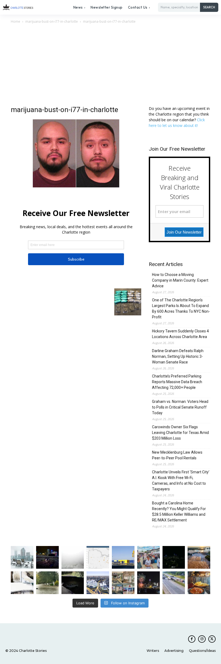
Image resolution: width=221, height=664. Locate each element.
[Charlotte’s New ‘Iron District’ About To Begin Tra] (98, 582)
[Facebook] (191, 639)
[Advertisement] (110, 65)
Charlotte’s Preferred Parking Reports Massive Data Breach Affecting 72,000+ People (177, 382)
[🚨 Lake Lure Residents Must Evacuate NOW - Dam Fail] (22, 582)
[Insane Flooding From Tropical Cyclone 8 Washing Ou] (72, 582)
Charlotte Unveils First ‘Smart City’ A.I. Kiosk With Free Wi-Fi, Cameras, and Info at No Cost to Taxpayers (180, 480)
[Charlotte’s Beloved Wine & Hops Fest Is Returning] (148, 557)
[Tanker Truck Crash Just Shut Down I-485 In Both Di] (174, 582)
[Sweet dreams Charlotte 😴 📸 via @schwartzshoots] (174, 557)
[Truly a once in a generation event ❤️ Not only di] (47, 557)
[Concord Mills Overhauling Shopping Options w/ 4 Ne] (123, 582)
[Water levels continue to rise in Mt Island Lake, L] (199, 557)
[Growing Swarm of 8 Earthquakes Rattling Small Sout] (98, 557)
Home (15, 21)
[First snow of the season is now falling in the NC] (72, 557)
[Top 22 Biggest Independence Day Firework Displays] (148, 582)
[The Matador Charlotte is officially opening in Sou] (199, 582)
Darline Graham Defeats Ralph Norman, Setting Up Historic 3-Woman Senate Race (177, 356)
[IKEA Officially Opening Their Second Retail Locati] (123, 557)
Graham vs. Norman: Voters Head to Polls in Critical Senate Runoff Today (180, 407)
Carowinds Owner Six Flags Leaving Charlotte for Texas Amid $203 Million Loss (180, 432)
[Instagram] (201, 639)
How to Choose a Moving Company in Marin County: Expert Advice (180, 280)
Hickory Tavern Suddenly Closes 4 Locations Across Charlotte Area (180, 334)
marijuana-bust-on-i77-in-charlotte (51, 21)
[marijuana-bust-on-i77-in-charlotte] (76, 186)
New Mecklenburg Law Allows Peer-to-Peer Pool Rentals (177, 455)
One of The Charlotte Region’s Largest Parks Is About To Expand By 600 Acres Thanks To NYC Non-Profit (181, 308)
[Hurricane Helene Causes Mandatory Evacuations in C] (47, 582)
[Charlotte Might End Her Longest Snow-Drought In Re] (22, 557)
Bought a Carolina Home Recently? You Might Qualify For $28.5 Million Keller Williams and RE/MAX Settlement (179, 511)
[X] (212, 639)
